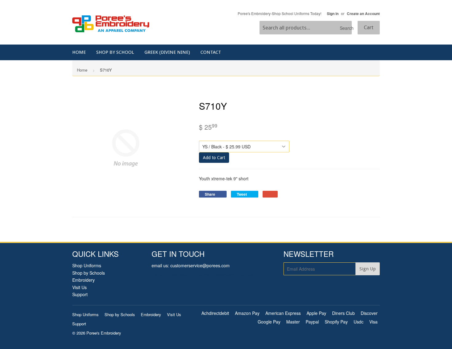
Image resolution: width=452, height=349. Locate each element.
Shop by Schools (88, 273)
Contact (210, 52)
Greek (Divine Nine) (167, 52)
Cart (369, 27)
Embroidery (83, 280)
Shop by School (115, 52)
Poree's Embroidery (103, 333)
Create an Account (363, 13)
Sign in (333, 13)
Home (79, 52)
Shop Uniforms (86, 265)
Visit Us (79, 287)
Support (80, 294)
